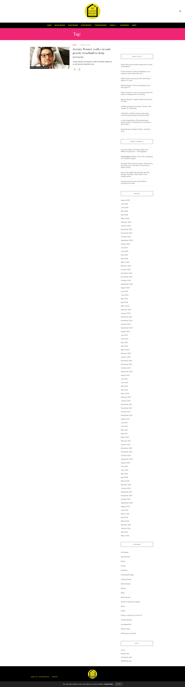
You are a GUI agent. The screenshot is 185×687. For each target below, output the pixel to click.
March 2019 (125, 514)
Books (123, 561)
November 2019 (126, 495)
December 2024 (126, 273)
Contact (55, 677)
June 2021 (124, 426)
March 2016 (125, 521)
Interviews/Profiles (127, 575)
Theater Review (126, 620)
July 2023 (124, 335)
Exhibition (124, 570)
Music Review (60, 25)
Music (123, 593)
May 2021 (124, 430)
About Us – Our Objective (40, 677)
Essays (112, 25)
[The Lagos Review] (92, 11)
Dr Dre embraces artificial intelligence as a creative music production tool (135, 72)
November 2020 (126, 452)
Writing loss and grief (128, 633)
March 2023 (125, 350)
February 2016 (126, 525)
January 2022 (126, 401)
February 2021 (126, 441)
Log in (123, 650)
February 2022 (126, 397)
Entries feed (125, 654)
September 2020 (127, 459)
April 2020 (124, 477)
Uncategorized (126, 624)
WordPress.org (126, 661)
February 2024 (126, 309)
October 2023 (126, 324)
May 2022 (124, 386)
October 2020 (126, 455)
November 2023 (126, 320)
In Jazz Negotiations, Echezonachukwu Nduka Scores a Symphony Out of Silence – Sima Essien (136, 122)
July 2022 (124, 379)
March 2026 (125, 218)
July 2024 (124, 291)
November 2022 (126, 364)
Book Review (73, 25)
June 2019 (124, 510)
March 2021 (125, 437)
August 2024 (125, 288)
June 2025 (124, 251)
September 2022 (127, 371)
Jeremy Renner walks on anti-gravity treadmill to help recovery (92, 53)
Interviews (124, 25)
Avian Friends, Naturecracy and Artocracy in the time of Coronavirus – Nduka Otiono (137, 165)
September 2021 (127, 415)
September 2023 (127, 328)
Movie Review (86, 25)
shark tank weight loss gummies (132, 172)
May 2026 (124, 211)
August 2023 (125, 331)
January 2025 (126, 269)
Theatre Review (101, 25)
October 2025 (126, 237)
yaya (122, 149)
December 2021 (126, 404)
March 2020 (125, 481)
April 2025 (124, 258)
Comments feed (126, 657)
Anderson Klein (126, 163)
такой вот (124, 181)
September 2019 (127, 503)
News (134, 25)
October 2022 (126, 368)
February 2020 (126, 484)
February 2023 (126, 353)
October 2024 (126, 280)
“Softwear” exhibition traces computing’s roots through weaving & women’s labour (135, 114)
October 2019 (126, 499)
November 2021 (126, 408)
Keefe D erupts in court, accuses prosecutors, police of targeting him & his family (137, 93)
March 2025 (125, 262)
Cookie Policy (108, 684)
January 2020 (126, 488)
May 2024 (124, 299)
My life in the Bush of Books (130, 602)
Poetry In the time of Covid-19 (131, 615)
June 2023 (124, 339)
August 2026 (125, 200)
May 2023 (124, 342)
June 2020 (124, 470)
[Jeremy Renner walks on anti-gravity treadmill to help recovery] (49, 58)
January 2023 (126, 357)
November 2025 (126, 233)
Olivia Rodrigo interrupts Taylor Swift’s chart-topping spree (135, 174)
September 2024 (127, 284)
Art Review (124, 552)
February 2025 (126, 266)
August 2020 (125, 463)
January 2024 (126, 313)
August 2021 (125, 419)
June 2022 (124, 382)
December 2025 (126, 229)
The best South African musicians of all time (133, 182)
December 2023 (126, 317)
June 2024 (124, 295)
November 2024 (126, 277)
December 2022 (126, 361)
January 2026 (126, 226)
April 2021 (124, 433)
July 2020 (124, 466)
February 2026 (126, 222)
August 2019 (125, 506)
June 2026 (124, 207)
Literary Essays (126, 579)
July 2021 (124, 423)
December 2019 (126, 492)
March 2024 (125, 306)
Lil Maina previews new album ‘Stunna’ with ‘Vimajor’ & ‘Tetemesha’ (136, 107)
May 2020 (124, 474)
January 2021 (125, 444)
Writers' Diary (125, 629)
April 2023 (124, 346)
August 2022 (125, 375)
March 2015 (125, 536)
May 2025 (124, 255)
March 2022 (125, 393)
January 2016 (126, 528)
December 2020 (126, 448)
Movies (123, 588)
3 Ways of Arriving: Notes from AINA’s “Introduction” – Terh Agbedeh (134, 150)
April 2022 (124, 390)
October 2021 (126, 412)
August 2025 (125, 244)
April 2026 (124, 215)
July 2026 (124, 204)
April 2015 (124, 532)
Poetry (123, 611)
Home (49, 25)
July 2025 (124, 247)
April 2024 (124, 302)
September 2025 (127, 240)
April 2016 (124, 517)
